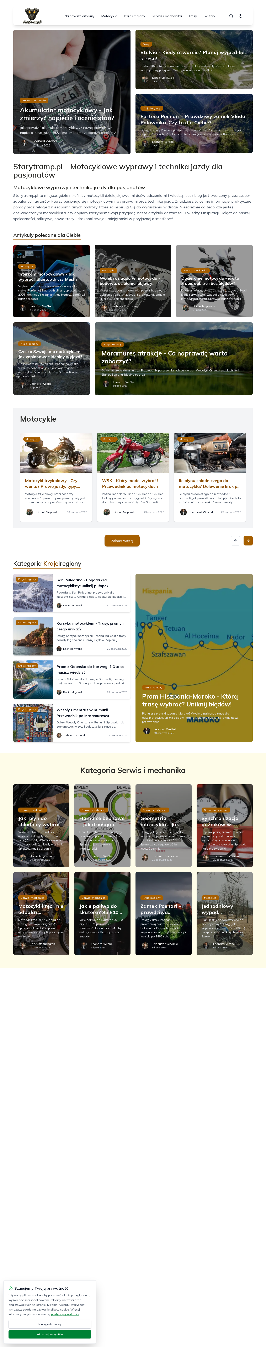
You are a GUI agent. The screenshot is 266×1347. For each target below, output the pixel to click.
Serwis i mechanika (167, 16)
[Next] (248, 540)
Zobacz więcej (122, 541)
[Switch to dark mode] (240, 16)
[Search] (231, 16)
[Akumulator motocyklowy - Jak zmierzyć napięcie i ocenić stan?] (72, 92)
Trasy (192, 16)
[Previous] (235, 540)
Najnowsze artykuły (79, 16)
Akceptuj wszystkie (50, 1334)
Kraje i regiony (134, 16)
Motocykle (109, 16)
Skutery (209, 16)
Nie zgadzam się (49, 1324)
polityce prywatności (65, 1314)
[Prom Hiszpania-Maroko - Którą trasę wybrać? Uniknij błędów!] (194, 658)
